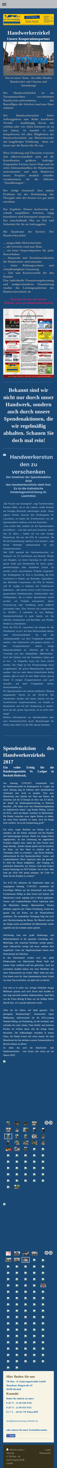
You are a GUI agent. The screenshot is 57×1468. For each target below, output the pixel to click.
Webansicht (45, 1453)
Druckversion (16, 1449)
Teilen (12, 1436)
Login (48, 1449)
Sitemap (10, 1453)
